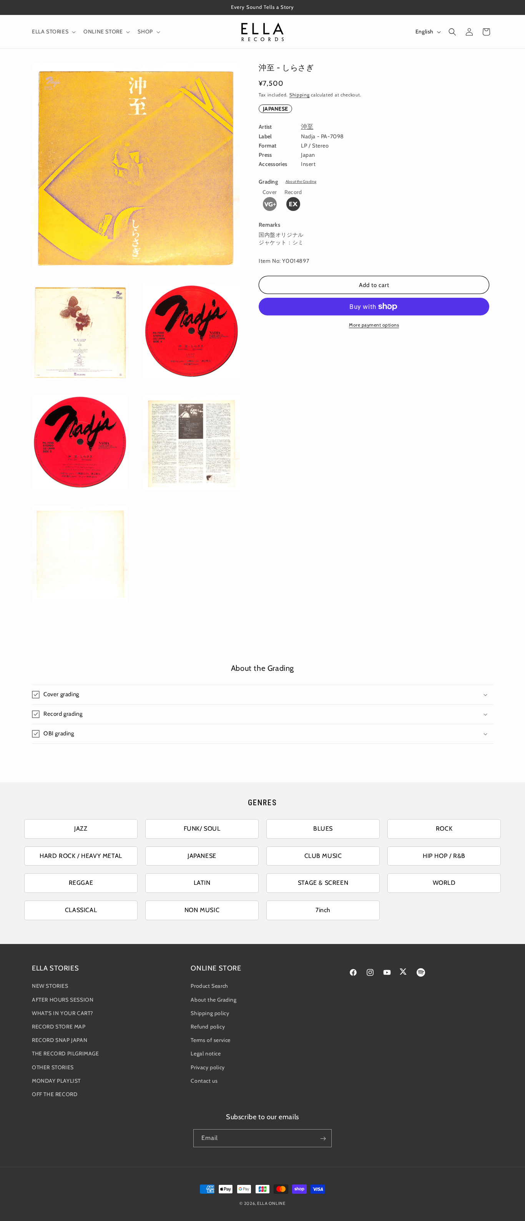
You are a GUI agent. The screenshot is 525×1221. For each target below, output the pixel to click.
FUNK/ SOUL (202, 828)
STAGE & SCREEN (323, 882)
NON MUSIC (201, 910)
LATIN (202, 882)
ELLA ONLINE (271, 1203)
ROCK (444, 828)
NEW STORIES (50, 986)
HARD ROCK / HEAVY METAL (81, 855)
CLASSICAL (81, 910)
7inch (323, 910)
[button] (53, 31)
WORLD (444, 882)
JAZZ (80, 828)
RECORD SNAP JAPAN (59, 1040)
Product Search (209, 986)
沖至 (307, 126)
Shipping (299, 95)
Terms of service (211, 1040)
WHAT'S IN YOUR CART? (62, 1013)
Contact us (204, 1080)
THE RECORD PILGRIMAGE (65, 1053)
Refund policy (208, 1026)
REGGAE (81, 882)
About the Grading (301, 181)
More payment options (374, 325)
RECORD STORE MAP (59, 1026)
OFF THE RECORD (54, 1094)
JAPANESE (275, 108)
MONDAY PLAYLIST (56, 1080)
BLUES (323, 828)
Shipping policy (210, 1013)
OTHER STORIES (53, 1067)
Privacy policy (207, 1067)
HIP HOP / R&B (444, 855)
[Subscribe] (322, 1139)
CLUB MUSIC (323, 855)
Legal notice (206, 1053)
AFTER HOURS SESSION (62, 999)
